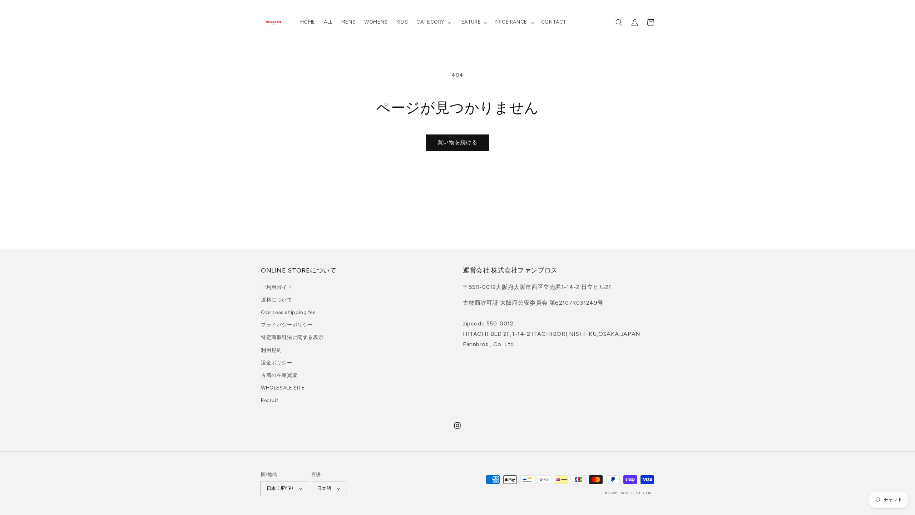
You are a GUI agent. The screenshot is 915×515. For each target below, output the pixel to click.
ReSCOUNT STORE (636, 493)
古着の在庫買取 (279, 375)
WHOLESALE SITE (283, 388)
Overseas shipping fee (288, 312)
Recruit (269, 400)
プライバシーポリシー (287, 325)
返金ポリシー (276, 363)
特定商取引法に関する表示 (292, 337)
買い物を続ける (457, 142)
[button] (433, 22)
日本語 (324, 488)
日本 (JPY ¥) (280, 488)
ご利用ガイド (276, 287)
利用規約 (271, 350)
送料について (276, 300)
